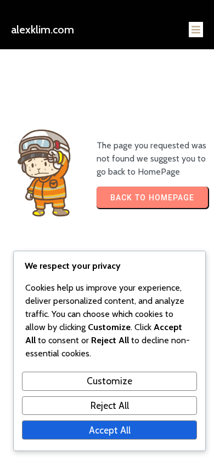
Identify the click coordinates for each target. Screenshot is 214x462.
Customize (109, 380)
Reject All (110, 405)
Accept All (110, 430)
